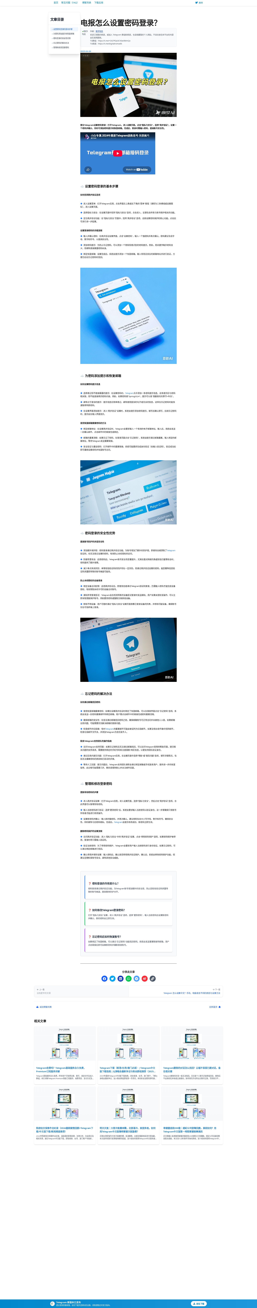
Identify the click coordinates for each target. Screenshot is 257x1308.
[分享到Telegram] (137, 979)
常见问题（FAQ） (70, 2)
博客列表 (86, 2)
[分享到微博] (145, 979)
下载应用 (98, 2)
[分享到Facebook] (104, 979)
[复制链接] (153, 979)
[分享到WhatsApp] (129, 979)
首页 (56, 2)
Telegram (129, 393)
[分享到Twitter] (112, 979)
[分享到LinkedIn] (121, 979)
